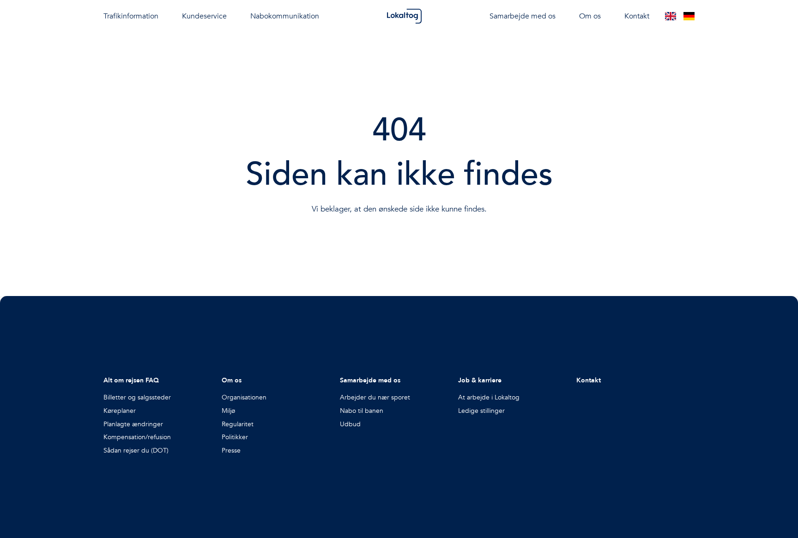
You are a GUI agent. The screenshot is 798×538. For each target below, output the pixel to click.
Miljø (228, 411)
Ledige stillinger (481, 411)
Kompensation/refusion (137, 437)
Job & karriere (480, 380)
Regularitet (238, 424)
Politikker (235, 437)
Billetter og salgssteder (137, 397)
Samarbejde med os (370, 380)
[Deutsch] (689, 16)
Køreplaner (119, 411)
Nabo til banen (361, 411)
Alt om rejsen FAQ (131, 380)
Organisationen (244, 397)
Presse (231, 450)
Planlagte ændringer (133, 424)
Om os (232, 380)
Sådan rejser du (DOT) (136, 450)
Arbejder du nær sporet (375, 397)
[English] (670, 16)
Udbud (350, 424)
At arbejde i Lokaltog (489, 397)
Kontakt (636, 16)
